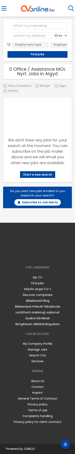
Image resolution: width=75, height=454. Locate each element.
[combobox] (40, 26)
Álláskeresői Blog (37, 301)
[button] (10, 44)
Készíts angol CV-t (37, 289)
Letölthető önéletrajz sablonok (38, 312)
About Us (37, 381)
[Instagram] (35, 255)
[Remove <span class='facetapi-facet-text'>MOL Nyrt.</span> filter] (37, 86)
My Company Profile (37, 344)
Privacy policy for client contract (37, 422)
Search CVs (37, 355)
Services (37, 361)
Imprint (37, 393)
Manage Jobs (37, 349)
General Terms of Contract (38, 398)
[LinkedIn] (42, 255)
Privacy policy (38, 404)
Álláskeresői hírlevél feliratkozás (37, 306)
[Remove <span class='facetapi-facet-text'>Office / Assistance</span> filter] (5, 86)
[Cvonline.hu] (37, 7)
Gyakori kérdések (37, 318)
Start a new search (37, 174)
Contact (37, 387)
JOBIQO (29, 449)
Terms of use (37, 410)
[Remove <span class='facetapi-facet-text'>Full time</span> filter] (5, 91)
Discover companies (37, 295)
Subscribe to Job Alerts (40, 202)
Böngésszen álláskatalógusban (37, 324)
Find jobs (37, 283)
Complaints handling (37, 416)
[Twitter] (48, 255)
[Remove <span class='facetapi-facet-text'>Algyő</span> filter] (57, 86)
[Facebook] (28, 255)
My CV (37, 277)
